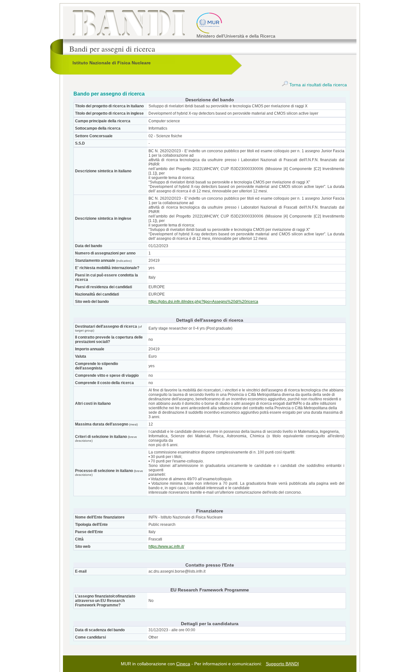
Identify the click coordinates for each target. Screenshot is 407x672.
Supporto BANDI (282, 663)
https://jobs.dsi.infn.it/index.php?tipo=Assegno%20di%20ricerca (203, 301)
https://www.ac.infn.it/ (166, 546)
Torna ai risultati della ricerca (317, 84)
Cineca (183, 663)
